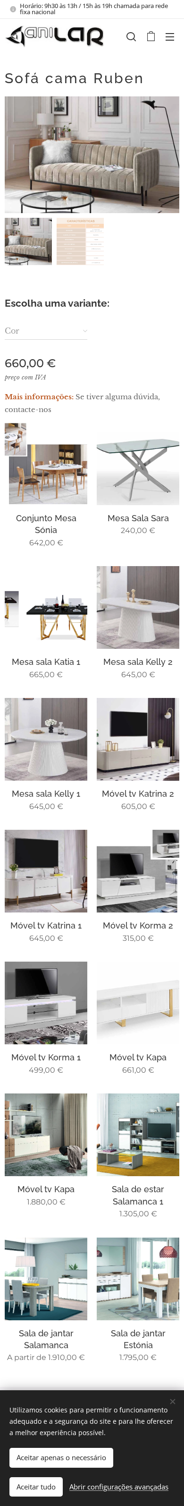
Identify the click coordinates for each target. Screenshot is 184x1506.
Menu (169, 36)
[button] (131, 36)
